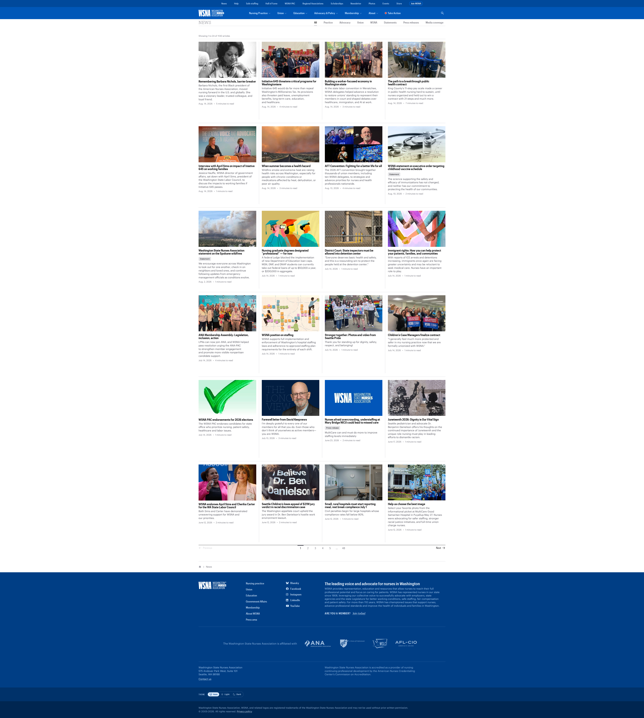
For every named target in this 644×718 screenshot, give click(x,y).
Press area (251, 619)
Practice (328, 22)
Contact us (205, 679)
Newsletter (356, 3)
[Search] (442, 13)
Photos (372, 3)
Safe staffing (252, 3)
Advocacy (345, 22)
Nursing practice (255, 583)
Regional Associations (313, 3)
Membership (253, 607)
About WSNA (253, 613)
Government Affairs (256, 601)
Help (236, 3)
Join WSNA (416, 3)
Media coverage (434, 22)
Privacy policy (244, 711)
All (315, 22)
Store (399, 3)
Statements (390, 22)
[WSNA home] (212, 13)
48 (343, 548)
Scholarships (337, 3)
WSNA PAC (290, 3)
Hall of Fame (271, 3)
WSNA (373, 22)
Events (386, 3)
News (224, 3)
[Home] (200, 566)
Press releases (411, 22)
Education (251, 595)
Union (360, 22)
